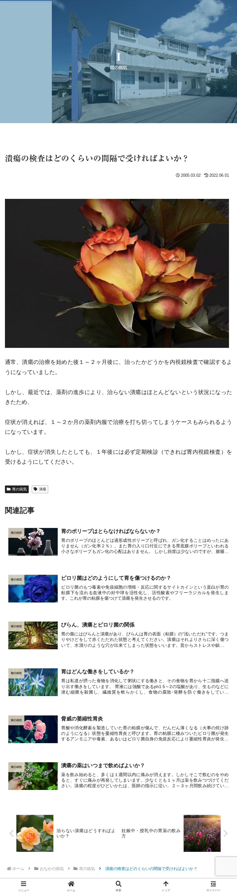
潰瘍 (42, 489)
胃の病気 (19, 489)
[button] (218, 812)
